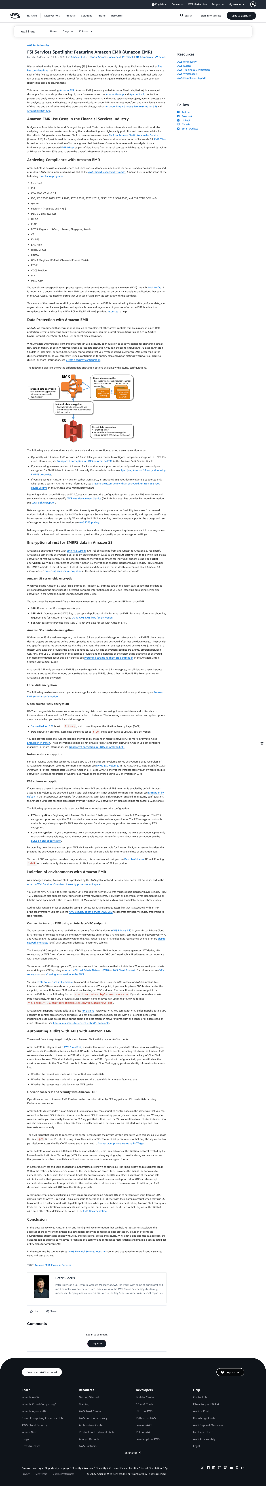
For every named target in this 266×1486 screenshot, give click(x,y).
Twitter (185, 112)
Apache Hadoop (115, 94)
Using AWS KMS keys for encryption (92, 617)
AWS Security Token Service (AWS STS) (91, 911)
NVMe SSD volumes (107, 765)
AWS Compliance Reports (191, 77)
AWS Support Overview (208, 1425)
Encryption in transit (38, 742)
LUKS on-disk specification (46, 840)
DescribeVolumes (134, 859)
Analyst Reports (89, 1439)
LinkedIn (185, 120)
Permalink (128, 56)
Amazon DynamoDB (38, 110)
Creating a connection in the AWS (65, 974)
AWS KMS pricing (89, 522)
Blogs (25, 1439)
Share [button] (162, 56)
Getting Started (89, 1397)
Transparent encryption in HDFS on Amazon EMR (85, 461)
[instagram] (219, 1468)
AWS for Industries (38, 45)
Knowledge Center (205, 1418)
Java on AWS (144, 1425)
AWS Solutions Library (93, 1418)
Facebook (186, 116)
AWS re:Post (201, 1411)
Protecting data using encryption (63, 570)
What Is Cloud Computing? (39, 1404)
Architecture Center (91, 1425)
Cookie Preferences (63, 1473)
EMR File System (76, 550)
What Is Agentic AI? (34, 1411)
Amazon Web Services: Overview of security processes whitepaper (64, 884)
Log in (95, 1343)
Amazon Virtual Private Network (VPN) (87, 970)
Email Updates (189, 128)
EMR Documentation (95, 1210)
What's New (29, 1432)
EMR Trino (160, 139)
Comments (146, 56)
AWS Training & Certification (193, 69)
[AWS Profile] (253, 4)
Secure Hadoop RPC (42, 726)
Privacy (26, 1473)
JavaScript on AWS (148, 1439)
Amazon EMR (67, 90)
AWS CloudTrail (72, 1047)
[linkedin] (213, 1468)
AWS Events (184, 65)
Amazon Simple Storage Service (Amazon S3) (131, 106)
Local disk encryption (43, 502)
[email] (242, 1468)
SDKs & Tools (144, 1404)
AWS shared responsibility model (107, 171)
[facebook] (208, 1468)
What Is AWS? (30, 1397)
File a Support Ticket (206, 1404)
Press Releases (31, 1446)
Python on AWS (146, 1418)
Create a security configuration (83, 359)
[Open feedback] (262, 743)
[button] (52, 15)
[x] (202, 1468)
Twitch (185, 124)
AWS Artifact (154, 287)
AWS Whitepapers (187, 73)
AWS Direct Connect (124, 970)
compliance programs (51, 176)
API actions (88, 1010)
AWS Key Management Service (84, 498)
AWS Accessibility (204, 1439)
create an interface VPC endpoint (55, 981)
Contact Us (200, 1397)
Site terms (41, 1473)
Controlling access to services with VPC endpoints (81, 1022)
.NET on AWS (144, 1411)
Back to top (130, 1452)
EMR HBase (67, 147)
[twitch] (225, 1468)
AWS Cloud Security (34, 1425)
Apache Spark (137, 94)
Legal (196, 1446)
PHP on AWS (144, 1432)
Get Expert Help (203, 1432)
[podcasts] (237, 1468)
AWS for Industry (187, 61)
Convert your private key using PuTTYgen (121, 1143)
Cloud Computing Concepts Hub (42, 1418)
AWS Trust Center (90, 1411)
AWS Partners (87, 1446)
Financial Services (61, 1265)
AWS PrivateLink (121, 930)
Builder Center (145, 1397)
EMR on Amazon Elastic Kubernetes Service (133, 135)
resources (112, 311)
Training (84, 1404)
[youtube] (231, 1468)
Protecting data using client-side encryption (108, 657)
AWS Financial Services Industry (87, 1251)
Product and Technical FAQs (96, 1432)
